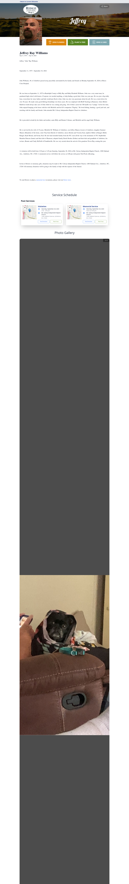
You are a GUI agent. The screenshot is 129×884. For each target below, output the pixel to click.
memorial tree (40, 180)
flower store (67, 180)
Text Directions (43, 221)
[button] (29, 210)
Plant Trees (56, 221)
